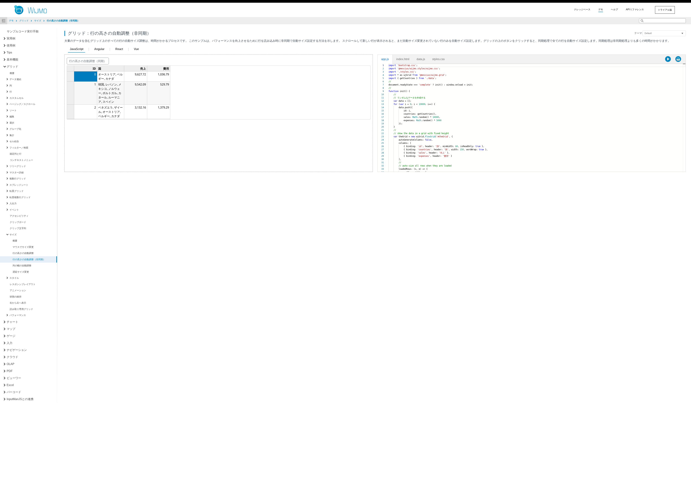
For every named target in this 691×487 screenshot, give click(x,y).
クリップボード (18, 222)
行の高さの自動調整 (23, 253)
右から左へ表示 (18, 302)
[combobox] (662, 21)
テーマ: (638, 33)
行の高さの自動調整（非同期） (29, 259)
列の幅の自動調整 (22, 265)
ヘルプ (614, 9)
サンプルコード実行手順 (23, 31)
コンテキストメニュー (21, 160)
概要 (12, 73)
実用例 (11, 38)
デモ (600, 9)
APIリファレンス (635, 9)
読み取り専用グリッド (21, 309)
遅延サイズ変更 (21, 271)
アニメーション (18, 290)
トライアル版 (665, 9)
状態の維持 (15, 296)
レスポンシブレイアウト (22, 284)
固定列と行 (15, 153)
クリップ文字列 (18, 228)
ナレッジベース (582, 9)
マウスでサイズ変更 (23, 247)
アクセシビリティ (19, 216)
